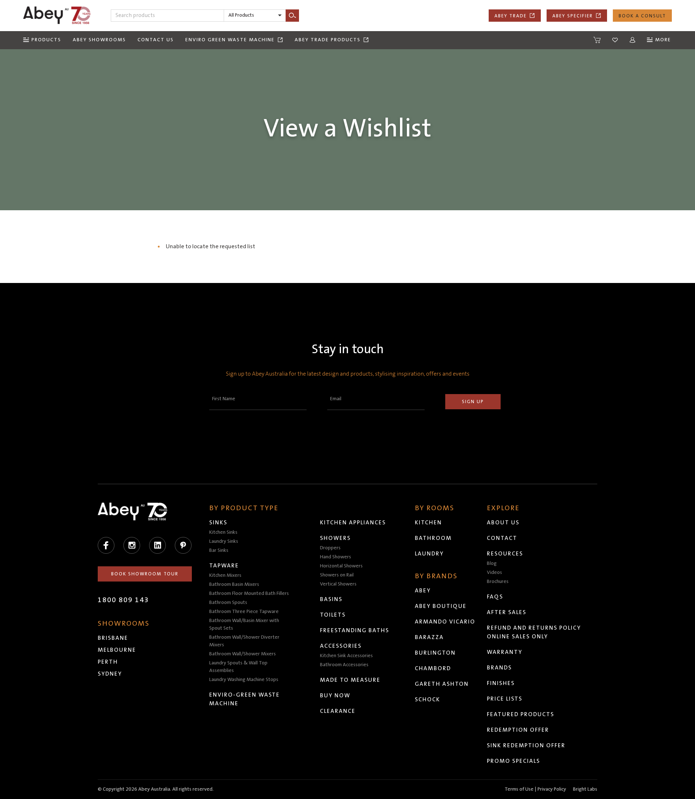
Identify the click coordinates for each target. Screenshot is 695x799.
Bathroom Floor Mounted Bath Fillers (249, 593)
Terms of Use (519, 789)
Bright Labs (585, 789)
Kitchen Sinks (223, 532)
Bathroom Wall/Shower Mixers (242, 654)
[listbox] (255, 15)
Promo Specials (513, 761)
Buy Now (335, 695)
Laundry (429, 553)
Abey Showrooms (99, 40)
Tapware (224, 565)
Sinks (218, 522)
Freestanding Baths (354, 630)
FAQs (495, 596)
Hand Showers (335, 557)
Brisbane (113, 638)
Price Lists (504, 699)
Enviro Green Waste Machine (230, 40)
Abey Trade (510, 15)
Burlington (435, 653)
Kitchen (428, 522)
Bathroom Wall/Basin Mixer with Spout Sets (244, 624)
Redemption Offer (518, 730)
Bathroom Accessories (344, 665)
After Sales (506, 612)
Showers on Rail (337, 575)
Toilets (333, 615)
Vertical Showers (338, 584)
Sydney (110, 674)
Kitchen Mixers (225, 575)
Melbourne (117, 650)
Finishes (501, 683)
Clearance (337, 711)
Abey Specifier (572, 15)
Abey (423, 590)
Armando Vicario (445, 621)
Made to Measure (350, 680)
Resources (505, 553)
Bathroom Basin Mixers (234, 584)
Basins (331, 599)
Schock (427, 699)
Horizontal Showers (341, 566)
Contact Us (156, 40)
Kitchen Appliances (353, 522)
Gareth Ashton (442, 684)
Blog (492, 563)
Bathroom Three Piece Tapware (244, 611)
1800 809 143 (123, 600)
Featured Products (520, 714)
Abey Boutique (441, 606)
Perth (108, 662)
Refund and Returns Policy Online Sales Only (534, 632)
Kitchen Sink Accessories (346, 656)
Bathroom (433, 538)
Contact (502, 538)
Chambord (433, 668)
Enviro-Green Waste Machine (244, 699)
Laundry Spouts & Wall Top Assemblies (238, 666)
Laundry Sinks (223, 541)
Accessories (341, 646)
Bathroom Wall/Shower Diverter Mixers (244, 641)
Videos (494, 572)
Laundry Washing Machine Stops (243, 679)
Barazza (429, 637)
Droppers (330, 548)
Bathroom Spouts (228, 602)
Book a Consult (642, 15)
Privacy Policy (552, 789)
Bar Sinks (218, 550)
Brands (499, 667)
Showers (335, 538)
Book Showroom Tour (144, 573)
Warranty (504, 652)
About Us (503, 522)
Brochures (498, 581)
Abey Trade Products (328, 40)
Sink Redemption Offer (526, 745)
